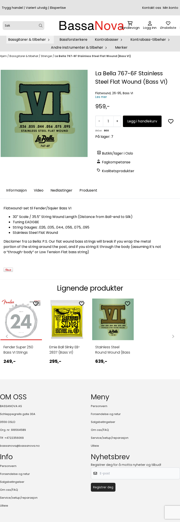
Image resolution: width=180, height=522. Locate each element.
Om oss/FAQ (100, 430)
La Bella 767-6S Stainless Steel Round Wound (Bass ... (112, 350)
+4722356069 (14, 438)
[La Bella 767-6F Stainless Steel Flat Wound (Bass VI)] (44, 113)
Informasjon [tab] (16, 190)
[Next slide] (172, 336)
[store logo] (91, 25)
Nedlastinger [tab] (61, 190)
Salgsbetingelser (103, 422)
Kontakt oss (151, 8)
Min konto (170, 8)
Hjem (3, 56)
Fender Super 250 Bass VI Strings (18, 350)
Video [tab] (38, 190)
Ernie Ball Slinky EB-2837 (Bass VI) (64, 350)
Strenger (47, 56)
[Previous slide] (7, 336)
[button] (170, 121)
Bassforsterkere (73, 39)
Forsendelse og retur (106, 414)
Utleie (95, 446)
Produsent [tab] (88, 190)
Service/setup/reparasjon (109, 438)
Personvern (99, 406)
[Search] (40, 25)
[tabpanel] (21, 334)
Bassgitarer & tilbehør (24, 56)
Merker (121, 47)
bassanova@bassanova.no (20, 446)
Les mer (101, 97)
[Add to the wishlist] (35, 303)
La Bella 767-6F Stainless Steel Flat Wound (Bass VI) (93, 56)
